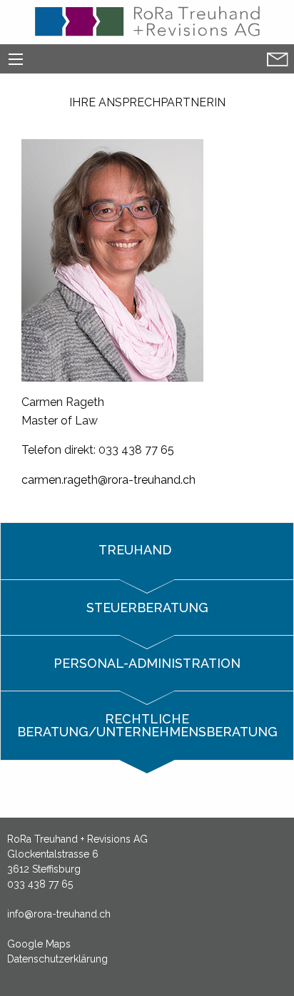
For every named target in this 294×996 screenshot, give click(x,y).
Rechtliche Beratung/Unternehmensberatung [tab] (147, 725)
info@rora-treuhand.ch (59, 914)
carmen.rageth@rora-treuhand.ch (108, 480)
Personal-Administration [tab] (147, 663)
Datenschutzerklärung (57, 959)
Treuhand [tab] (136, 549)
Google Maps (39, 944)
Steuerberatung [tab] (147, 607)
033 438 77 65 (40, 884)
